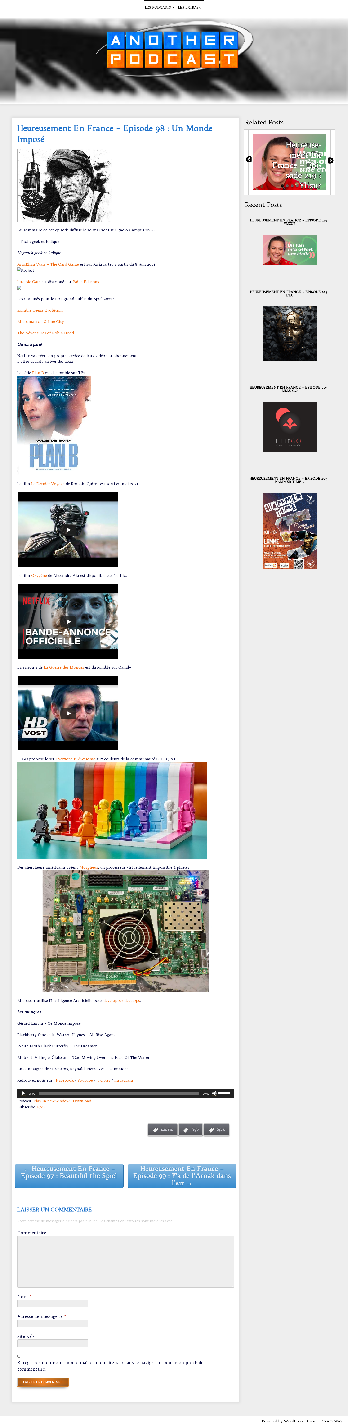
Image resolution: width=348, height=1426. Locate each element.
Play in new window (51, 1101)
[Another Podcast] (8, 6)
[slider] (225, 1093)
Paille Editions (86, 281)
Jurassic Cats (28, 281)
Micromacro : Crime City (40, 321)
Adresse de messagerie (41, 1316)
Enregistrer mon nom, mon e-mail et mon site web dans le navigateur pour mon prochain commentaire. (110, 1366)
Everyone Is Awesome (75, 759)
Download (82, 1101)
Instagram (123, 1080)
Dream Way (331, 1421)
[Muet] (214, 1093)
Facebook (65, 1080)
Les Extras (188, 7)
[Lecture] (23, 1093)
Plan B (38, 372)
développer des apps (121, 1000)
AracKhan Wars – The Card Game (48, 264)
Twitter (103, 1080)
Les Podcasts (158, 7)
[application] (125, 1093)
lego (195, 1129)
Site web (25, 1336)
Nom (24, 1296)
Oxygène (39, 575)
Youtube (85, 1080)
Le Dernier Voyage (48, 483)
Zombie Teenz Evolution (40, 310)
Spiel (221, 1129)
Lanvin (167, 1129)
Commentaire (31, 1232)
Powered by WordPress (282, 1421)
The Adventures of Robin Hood (45, 332)
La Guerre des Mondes (64, 667)
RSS (41, 1107)
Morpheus (88, 867)
